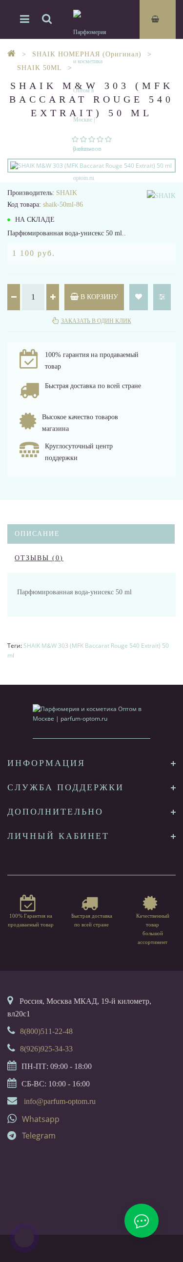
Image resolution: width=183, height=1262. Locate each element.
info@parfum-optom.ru (60, 1101)
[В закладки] (138, 297)
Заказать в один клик (96, 321)
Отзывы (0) (39, 558)
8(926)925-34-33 (46, 1049)
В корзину (98, 297)
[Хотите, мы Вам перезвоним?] (24, 1237)
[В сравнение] (162, 297)
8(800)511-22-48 (46, 1031)
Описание (37, 533)
